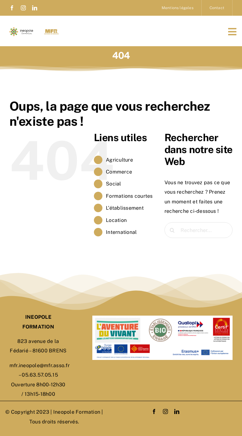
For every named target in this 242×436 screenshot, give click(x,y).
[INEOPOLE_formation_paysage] (22, 30)
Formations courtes (129, 196)
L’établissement (125, 208)
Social (113, 184)
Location (116, 220)
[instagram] (23, 7)
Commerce (119, 172)
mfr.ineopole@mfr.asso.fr (39, 365)
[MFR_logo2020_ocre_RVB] (51, 32)
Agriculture (119, 160)
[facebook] (11, 7)
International (121, 232)
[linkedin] (34, 7)
